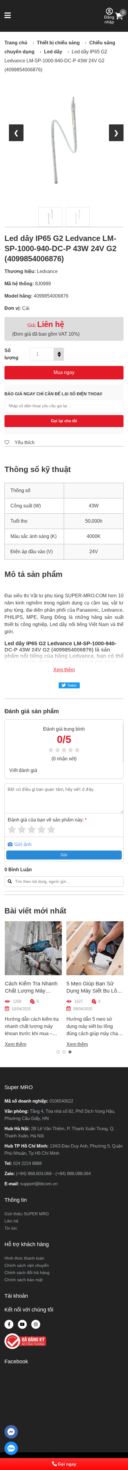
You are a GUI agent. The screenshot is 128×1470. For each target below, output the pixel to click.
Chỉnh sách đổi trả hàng (26, 1272)
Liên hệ (11, 1221)
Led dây (53, 51)
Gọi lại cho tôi (64, 421)
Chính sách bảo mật (23, 1279)
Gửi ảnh (22, 844)
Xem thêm (64, 669)
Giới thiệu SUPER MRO (26, 1213)
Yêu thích (24, 442)
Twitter (72, 685)
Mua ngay (64, 372)
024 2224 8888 (27, 1163)
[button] (8, 16)
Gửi (64, 855)
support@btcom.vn (38, 1183)
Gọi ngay (67, 1464)
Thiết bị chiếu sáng (58, 42)
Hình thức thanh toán (24, 1258)
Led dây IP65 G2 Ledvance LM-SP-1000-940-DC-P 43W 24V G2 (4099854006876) (55, 60)
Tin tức (10, 1228)
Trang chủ (15, 42)
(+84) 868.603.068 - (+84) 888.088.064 (53, 1173)
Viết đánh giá (23, 770)
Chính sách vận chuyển (26, 1265)
